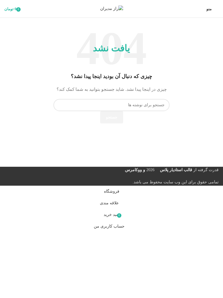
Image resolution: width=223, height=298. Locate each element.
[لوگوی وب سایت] (111, 8)
